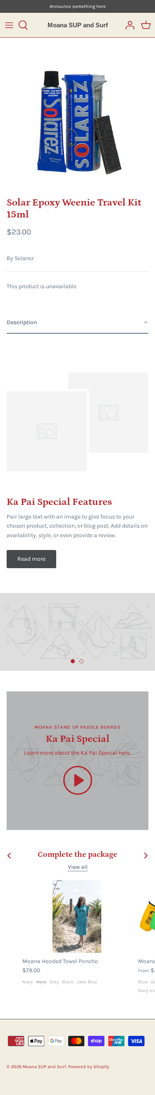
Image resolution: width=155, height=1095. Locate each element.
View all (78, 866)
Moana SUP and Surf (44, 1066)
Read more (31, 558)
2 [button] (82, 661)
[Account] (128, 25)
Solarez (24, 258)
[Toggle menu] (9, 25)
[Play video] (77, 780)
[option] (77, 115)
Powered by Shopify (88, 1066)
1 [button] (73, 661)
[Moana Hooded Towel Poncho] (76, 916)
